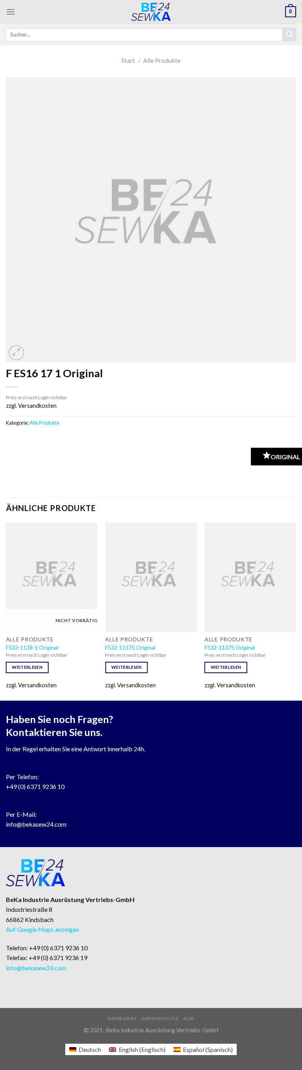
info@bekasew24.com (36, 824)
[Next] (296, 611)
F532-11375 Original (130, 647)
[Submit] (289, 34)
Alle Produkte (161, 60)
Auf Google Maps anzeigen (42, 929)
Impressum (122, 1018)
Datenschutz (160, 1018)
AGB (188, 1018)
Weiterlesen (27, 667)
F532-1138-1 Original (32, 647)
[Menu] (10, 11)
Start (128, 60)
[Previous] (6, 611)
